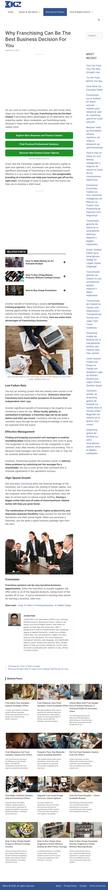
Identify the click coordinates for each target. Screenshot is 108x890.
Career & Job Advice (28, 12)
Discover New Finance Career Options (39, 153)
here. (38, 598)
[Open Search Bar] (99, 20)
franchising (26, 483)
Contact (83, 886)
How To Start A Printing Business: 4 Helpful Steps (44, 605)
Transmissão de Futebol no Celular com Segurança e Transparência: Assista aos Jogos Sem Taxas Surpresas (94, 314)
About (58, 886)
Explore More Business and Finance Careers (39, 135)
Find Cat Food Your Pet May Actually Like (93, 69)
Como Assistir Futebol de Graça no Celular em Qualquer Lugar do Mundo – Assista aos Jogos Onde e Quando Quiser (94, 372)
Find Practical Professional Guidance (39, 144)
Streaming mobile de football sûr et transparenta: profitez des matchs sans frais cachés (93, 343)
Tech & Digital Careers (80, 12)
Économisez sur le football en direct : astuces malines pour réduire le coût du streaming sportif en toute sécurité (94, 108)
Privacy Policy (70, 886)
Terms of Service (97, 886)
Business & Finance (55, 12)
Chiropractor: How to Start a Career (24, 666)
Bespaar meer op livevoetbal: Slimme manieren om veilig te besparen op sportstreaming (94, 137)
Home (10, 12)
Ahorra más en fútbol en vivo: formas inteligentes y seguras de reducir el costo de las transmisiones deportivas (94, 166)
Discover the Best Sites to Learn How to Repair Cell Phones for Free (38, 669)
